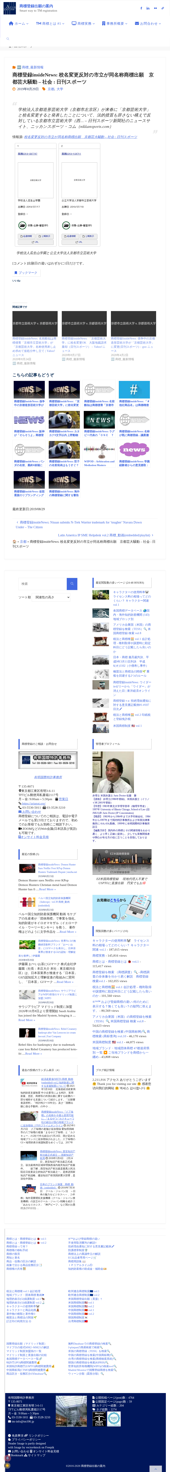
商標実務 (98, 955)
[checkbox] (7, 1465)
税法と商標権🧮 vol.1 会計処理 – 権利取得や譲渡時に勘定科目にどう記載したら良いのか (122, 991)
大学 (60, 89)
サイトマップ (36, 1455)
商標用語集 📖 (77, 1261)
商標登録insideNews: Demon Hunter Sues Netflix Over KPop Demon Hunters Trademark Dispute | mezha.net (57, 868)
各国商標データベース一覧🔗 (24, 1358)
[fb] (141, 8)
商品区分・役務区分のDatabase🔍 (26, 1373)
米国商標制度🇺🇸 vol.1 (81, 1302)
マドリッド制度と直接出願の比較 (26, 1355)
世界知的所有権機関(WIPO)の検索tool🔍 (92, 1366)
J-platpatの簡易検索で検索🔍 (85, 1347)
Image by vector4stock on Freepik (34, 1447)
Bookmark (16, 1455)
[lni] (148, 8)
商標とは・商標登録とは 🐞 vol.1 (115, 961)
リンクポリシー (38, 1435)
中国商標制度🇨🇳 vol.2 (81, 1313)
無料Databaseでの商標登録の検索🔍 (89, 1343)
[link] (8, 39)
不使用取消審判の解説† (82, 1242)
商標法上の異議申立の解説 (84, 1253)
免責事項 (17, 1435)
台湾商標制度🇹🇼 (78, 1321)
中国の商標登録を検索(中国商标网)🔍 (91, 1355)
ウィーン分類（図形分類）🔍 (86, 1373)
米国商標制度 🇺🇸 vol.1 (127, 725)
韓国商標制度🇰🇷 (78, 1317)
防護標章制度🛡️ (78, 1250)
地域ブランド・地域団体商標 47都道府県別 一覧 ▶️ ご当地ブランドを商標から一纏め (120, 1052)
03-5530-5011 (20, 1417)
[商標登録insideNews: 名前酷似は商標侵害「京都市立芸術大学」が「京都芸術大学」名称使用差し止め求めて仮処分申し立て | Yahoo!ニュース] (35, 323)
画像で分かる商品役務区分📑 (24, 1265)
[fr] (155, 8)
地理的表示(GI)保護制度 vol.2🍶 (25, 1302)
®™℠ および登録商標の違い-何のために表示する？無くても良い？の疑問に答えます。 (122, 1006)
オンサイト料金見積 (35, 837)
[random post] (29, 1083)
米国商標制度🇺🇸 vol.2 (81, 1306)
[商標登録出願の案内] (10, 8)
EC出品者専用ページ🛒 (82, 1257)
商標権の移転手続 (17, 1250)
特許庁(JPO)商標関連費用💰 (23, 1362)
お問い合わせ (31, 811)
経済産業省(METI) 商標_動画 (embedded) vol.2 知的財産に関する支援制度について (57, 1082)
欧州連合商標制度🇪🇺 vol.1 (84, 1291)
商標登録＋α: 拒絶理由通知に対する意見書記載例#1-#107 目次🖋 (132, 705)
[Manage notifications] (7, 1458)
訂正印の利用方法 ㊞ (18, 1321)
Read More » (47, 889)
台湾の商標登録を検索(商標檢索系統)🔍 (92, 1358)
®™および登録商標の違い (84, 1238)
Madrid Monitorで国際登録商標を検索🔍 (92, 1369)
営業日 (63, 799)
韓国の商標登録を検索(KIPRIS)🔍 (88, 1362)
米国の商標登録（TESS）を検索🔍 (89, 1351)
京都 (51, 89)
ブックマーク (28, 272)
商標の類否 (13, 1253)
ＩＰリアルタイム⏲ (80, 1265)
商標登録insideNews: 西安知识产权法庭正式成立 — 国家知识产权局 (57, 1155)
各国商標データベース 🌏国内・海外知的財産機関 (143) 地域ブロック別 (131, 615)
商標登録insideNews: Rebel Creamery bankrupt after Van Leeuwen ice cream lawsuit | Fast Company (57, 1032)
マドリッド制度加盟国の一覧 (23, 1351)
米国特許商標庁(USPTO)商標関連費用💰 (30, 1366)
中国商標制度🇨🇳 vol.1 (81, 1310)
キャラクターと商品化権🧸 (22, 1310)
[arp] (162, 8)
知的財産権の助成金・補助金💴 (87, 1268)
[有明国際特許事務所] (48, 760)
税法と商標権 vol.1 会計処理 (23, 1291)
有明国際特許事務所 (48, 777)
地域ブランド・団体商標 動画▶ (25, 1294)
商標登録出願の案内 (36, 6)
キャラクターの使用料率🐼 (22, 1306)
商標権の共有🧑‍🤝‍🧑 (16, 1268)
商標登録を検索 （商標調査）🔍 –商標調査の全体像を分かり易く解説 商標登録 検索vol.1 (120, 976)
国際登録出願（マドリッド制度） (26, 1343)
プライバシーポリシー (26, 1439)
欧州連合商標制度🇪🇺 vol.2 (84, 1294)
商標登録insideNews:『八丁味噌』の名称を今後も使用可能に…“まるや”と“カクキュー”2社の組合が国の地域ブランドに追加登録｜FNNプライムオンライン (47, 1119)
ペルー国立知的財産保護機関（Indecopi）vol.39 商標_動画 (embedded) (54, 902)
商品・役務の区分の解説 (21, 1261)
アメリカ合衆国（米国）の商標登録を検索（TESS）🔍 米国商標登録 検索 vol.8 (132, 629)
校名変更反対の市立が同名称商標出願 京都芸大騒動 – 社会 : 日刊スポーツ (80, 137)
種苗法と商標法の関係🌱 (21, 1317)
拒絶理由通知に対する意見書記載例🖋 (91, 1246)
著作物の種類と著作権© (20, 1313)
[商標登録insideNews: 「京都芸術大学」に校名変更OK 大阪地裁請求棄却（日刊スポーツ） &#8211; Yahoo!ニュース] (84, 323)
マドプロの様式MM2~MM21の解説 (27, 1347)
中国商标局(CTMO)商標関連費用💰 (27, 1369)
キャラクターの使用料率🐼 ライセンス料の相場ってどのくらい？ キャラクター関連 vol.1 (120, 945)
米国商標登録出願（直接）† (85, 1298)
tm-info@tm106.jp (23, 1421)
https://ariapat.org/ (33, 803)
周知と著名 (13, 1257)
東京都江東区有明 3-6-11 (26, 1405)
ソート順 (25, 597)
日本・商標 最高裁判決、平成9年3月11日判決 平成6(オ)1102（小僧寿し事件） (131, 661)
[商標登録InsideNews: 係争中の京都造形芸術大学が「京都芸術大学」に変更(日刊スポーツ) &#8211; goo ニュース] (133, 323)
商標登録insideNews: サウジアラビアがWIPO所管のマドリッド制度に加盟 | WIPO (57, 994)
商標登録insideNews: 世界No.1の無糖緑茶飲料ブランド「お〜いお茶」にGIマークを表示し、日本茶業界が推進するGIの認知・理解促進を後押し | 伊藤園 (47, 948)
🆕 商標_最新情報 (30, 67)
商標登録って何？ (17, 1246)
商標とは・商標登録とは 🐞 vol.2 (26, 1242)
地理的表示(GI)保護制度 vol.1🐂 (25, 1298)
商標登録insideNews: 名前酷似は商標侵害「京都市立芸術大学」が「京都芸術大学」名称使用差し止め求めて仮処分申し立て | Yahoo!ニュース (34, 347)
